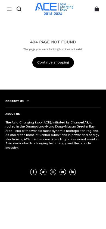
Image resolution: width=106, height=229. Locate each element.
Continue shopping (53, 62)
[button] (9, 9)
